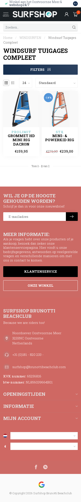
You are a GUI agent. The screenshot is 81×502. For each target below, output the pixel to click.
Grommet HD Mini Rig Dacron (21, 140)
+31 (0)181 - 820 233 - (28, 354)
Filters (37, 69)
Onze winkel (40, 285)
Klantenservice (40, 271)
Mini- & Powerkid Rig (59, 138)
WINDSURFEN (30, 38)
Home (8, 38)
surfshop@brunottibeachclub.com (39, 367)
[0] (75, 14)
